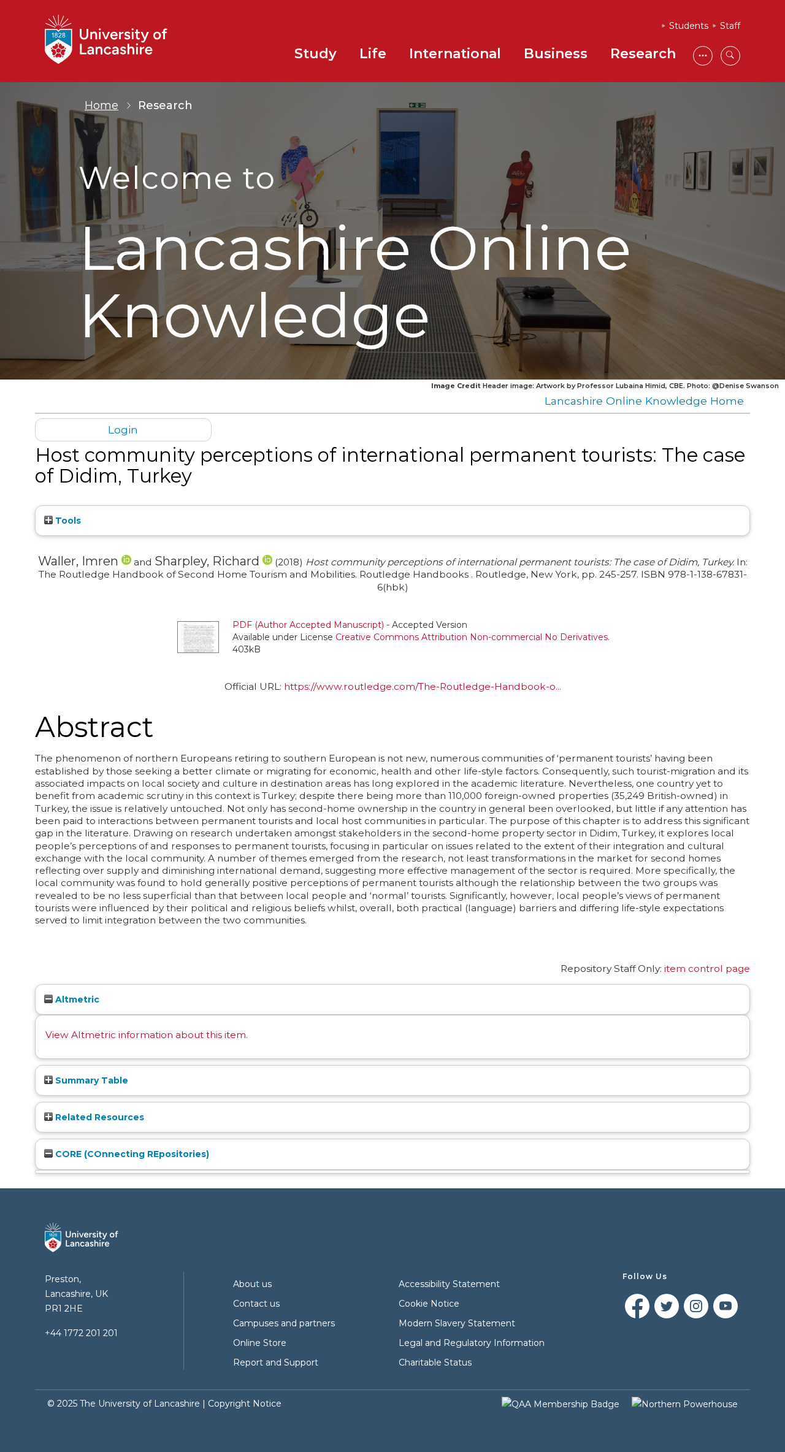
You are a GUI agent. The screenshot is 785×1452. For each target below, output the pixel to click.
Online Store (259, 1342)
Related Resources (98, 1117)
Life (372, 53)
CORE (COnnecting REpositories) (131, 1154)
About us (252, 1284)
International (455, 53)
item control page (707, 968)
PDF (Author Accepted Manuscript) (308, 624)
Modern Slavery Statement (457, 1323)
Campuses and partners (284, 1323)
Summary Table (90, 1080)
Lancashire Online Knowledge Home (644, 400)
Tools (67, 520)
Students (688, 25)
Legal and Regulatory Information (472, 1342)
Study (315, 53)
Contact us (256, 1303)
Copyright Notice (244, 1403)
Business (556, 53)
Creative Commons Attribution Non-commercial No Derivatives (471, 637)
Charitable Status (435, 1362)
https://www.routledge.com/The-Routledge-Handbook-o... (422, 686)
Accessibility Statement (449, 1284)
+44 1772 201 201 (81, 1333)
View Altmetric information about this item (145, 1035)
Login (123, 429)
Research (643, 53)
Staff (730, 25)
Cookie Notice (429, 1303)
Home (101, 105)
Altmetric (76, 999)
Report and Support (275, 1362)
